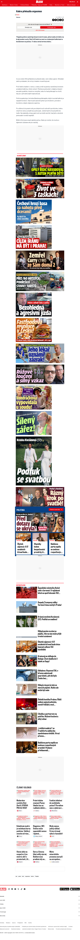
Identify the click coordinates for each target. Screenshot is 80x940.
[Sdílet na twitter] (55, 20)
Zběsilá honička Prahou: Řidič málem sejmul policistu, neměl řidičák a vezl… (49, 702)
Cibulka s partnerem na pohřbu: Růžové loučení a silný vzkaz (48, 716)
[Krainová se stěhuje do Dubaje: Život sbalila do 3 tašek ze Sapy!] (26, 661)
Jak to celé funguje (40, 30)
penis (19, 876)
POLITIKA (21, 510)
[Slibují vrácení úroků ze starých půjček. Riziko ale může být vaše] (26, 690)
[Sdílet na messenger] (58, 20)
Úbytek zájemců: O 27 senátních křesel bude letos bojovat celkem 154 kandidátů (22, 547)
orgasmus (27, 876)
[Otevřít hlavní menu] (1, 1)
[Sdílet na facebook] (53, 20)
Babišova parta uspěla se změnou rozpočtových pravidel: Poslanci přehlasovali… (48, 746)
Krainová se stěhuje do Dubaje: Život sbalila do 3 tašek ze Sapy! (48, 659)
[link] (9, 889)
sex (16, 876)
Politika (19, 540)
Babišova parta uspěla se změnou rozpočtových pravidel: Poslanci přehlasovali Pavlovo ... (56, 547)
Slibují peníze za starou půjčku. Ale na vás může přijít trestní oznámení (49, 633)
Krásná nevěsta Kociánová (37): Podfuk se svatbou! (48, 618)
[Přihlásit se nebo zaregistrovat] (77, 1)
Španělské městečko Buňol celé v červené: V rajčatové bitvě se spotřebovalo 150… (49, 590)
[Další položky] (78, 5)
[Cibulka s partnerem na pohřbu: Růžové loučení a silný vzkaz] (26, 718)
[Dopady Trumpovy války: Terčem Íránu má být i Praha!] (26, 607)
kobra (32, 876)
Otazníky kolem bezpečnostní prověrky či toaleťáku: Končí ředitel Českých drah (39, 547)
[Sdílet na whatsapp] (60, 20)
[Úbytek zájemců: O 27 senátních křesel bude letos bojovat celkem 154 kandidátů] (26, 646)
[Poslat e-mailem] (62, 20)
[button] (65, 889)
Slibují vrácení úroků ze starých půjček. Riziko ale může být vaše (48, 687)
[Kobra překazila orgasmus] (17, 14)
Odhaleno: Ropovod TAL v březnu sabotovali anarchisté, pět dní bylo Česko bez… (48, 674)
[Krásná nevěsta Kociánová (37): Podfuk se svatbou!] (26, 621)
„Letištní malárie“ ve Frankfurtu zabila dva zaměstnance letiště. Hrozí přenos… (49, 732)
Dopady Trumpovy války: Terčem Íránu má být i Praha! (49, 603)
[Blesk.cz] (39, 1)
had (23, 876)
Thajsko (37, 876)
